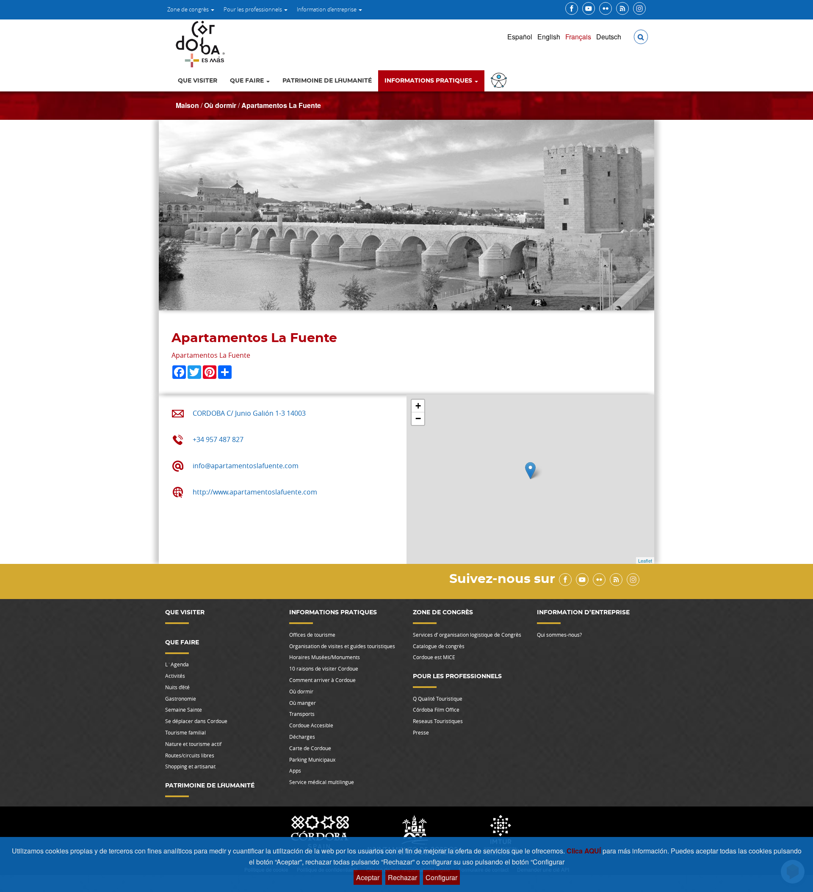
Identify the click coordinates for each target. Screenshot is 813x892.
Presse (421, 732)
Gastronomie (180, 698)
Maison (187, 105)
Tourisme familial (185, 732)
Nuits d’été (177, 687)
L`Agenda (177, 664)
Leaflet (645, 560)
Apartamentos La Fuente (281, 105)
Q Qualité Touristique (437, 698)
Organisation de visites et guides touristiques (342, 646)
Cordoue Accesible (311, 725)
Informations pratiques (429, 81)
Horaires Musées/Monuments (324, 657)
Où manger (302, 702)
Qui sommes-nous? (559, 634)
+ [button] (418, 405)
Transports (302, 713)
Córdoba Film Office (436, 709)
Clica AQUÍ (585, 851)
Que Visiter (197, 81)
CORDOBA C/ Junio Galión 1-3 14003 (249, 413)
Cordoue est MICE (434, 657)
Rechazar (402, 877)
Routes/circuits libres (189, 755)
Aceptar (367, 877)
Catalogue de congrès (439, 646)
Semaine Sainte (183, 709)
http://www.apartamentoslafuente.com (255, 492)
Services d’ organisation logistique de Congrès (467, 634)
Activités (175, 675)
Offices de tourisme (312, 634)
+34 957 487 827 (218, 439)
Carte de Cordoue (310, 748)
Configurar (441, 877)
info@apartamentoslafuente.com (246, 465)
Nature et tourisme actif (193, 743)
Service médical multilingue (321, 782)
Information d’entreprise (327, 9)
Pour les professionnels (253, 9)
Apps (295, 770)
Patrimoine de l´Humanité (327, 81)
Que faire (247, 81)
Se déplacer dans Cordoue (196, 721)
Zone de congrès (188, 9)
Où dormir (220, 105)
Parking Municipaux (312, 759)
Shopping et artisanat (190, 766)
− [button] (418, 418)
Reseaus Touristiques (438, 721)
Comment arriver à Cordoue (322, 680)
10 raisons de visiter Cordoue (323, 668)
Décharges (302, 736)
